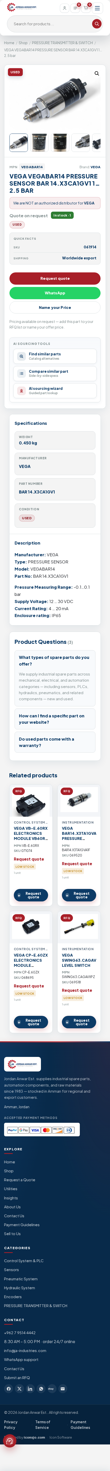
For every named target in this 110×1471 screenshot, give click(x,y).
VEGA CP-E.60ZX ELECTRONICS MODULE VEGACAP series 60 (31, 965)
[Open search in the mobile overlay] (55, 24)
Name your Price (55, 307)
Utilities (10, 1188)
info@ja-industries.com (25, 1350)
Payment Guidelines (22, 1224)
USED (27, 518)
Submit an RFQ (17, 1377)
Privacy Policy (10, 1425)
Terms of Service (42, 1425)
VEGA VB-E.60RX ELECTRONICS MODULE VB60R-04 (31, 836)
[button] (97, 73)
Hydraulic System (19, 1287)
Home (9, 43)
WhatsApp (55, 293)
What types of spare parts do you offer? (54, 661)
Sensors (11, 1269)
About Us (12, 1206)
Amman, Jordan (16, 1107)
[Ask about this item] (9, 1441)
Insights (11, 1198)
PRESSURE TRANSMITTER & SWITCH (62, 43)
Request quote (55, 278)
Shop (23, 43)
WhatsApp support (21, 1359)
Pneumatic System (21, 1278)
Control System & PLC (23, 1260)
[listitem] (8, 1388)
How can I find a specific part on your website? (51, 719)
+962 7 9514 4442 (20, 1332)
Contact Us (14, 1215)
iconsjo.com (34, 1437)
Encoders (13, 1296)
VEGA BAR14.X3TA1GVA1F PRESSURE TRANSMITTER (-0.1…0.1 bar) (81, 838)
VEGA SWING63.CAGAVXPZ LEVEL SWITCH (83, 960)
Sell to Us (12, 1233)
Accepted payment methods (31, 1118)
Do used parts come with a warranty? (46, 742)
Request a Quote (19, 1179)
